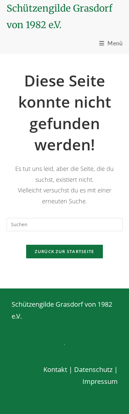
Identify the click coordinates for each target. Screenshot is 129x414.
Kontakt (55, 369)
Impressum (100, 381)
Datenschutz (93, 369)
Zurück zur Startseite (64, 251)
